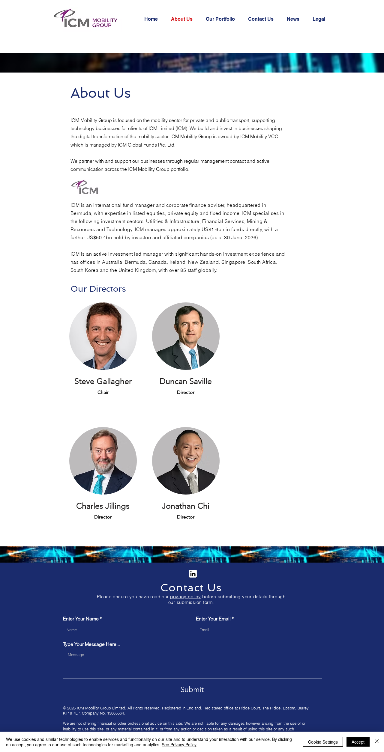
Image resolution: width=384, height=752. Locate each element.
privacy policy (185, 596)
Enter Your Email (213, 618)
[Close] (376, 741)
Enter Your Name (81, 618)
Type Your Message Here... (91, 644)
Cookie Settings (323, 742)
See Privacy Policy (179, 745)
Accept (358, 742)
